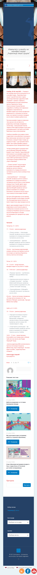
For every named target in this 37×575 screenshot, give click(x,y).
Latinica (17, 510)
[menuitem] (9, 567)
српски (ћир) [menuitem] (10, 567)
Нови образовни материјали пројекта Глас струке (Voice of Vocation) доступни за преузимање (17, 466)
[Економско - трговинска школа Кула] (19, 5)
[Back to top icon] (18, 551)
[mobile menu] (31, 5)
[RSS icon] (18, 559)
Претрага (10, 481)
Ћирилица (10, 510)
